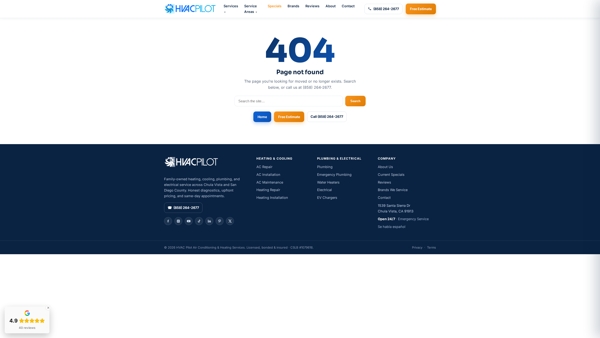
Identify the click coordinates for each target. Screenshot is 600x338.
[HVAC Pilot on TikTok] (199, 221)
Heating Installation (272, 198)
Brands (293, 6)
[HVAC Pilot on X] (230, 221)
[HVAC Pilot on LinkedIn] (209, 221)
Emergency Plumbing (334, 175)
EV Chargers (327, 198)
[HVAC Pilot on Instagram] (178, 221)
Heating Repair (268, 190)
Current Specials (391, 175)
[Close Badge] (48, 307)
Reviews (312, 6)
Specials (274, 6)
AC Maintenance (269, 182)
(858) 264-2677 (386, 9)
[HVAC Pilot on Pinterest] (220, 221)
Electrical (324, 190)
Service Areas (250, 9)
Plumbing (325, 167)
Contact (348, 6)
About (331, 6)
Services (231, 8)
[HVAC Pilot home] (190, 9)
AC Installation (268, 175)
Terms (431, 247)
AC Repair (264, 167)
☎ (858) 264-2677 (183, 208)
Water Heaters (328, 182)
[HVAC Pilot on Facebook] (168, 221)
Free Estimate (421, 9)
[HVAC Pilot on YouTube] (189, 221)
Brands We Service (393, 190)
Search (355, 101)
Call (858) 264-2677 (327, 117)
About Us (385, 167)
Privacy (417, 247)
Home (262, 117)
